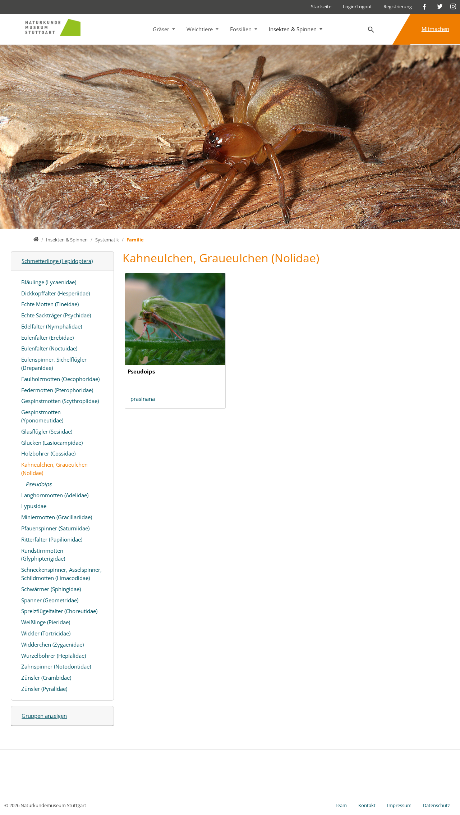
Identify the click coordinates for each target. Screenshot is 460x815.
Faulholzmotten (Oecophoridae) (60, 378)
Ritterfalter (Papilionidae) (51, 539)
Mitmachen (435, 28)
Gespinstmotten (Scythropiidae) (60, 400)
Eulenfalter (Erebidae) (47, 337)
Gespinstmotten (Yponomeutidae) (42, 416)
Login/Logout (357, 6)
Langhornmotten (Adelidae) (54, 495)
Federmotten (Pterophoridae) (57, 390)
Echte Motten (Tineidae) (50, 304)
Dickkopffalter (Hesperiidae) (55, 293)
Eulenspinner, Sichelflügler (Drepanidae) (54, 363)
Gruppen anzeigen (44, 715)
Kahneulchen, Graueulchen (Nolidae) (54, 468)
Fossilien (241, 29)
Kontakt (367, 805)
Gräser (162, 29)
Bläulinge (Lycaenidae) (48, 282)
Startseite (321, 6)
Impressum (399, 805)
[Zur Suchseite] (371, 30)
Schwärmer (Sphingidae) (51, 589)
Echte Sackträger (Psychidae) (56, 315)
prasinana (142, 398)
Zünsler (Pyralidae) (44, 688)
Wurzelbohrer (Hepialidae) (53, 655)
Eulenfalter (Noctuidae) (49, 348)
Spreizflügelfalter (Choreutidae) (59, 611)
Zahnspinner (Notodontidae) (56, 666)
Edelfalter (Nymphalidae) (51, 326)
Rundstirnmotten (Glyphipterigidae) (43, 554)
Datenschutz (436, 805)
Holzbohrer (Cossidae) (48, 453)
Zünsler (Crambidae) (46, 677)
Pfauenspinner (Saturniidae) (55, 528)
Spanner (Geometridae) (49, 600)
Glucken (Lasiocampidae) (52, 442)
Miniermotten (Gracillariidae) (56, 517)
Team (341, 805)
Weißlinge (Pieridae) (45, 622)
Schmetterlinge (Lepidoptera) (57, 260)
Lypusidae (33, 506)
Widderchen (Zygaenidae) (52, 644)
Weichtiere (200, 29)
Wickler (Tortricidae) (45, 633)
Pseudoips (38, 484)
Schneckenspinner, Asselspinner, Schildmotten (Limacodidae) (61, 573)
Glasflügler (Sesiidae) (46, 431)
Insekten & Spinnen (293, 29)
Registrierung (397, 6)
